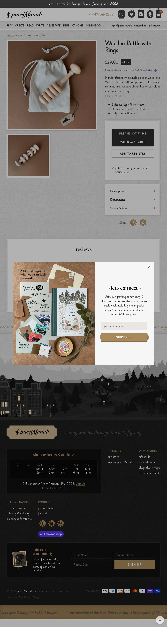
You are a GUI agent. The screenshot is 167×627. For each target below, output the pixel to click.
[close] (149, 267)
